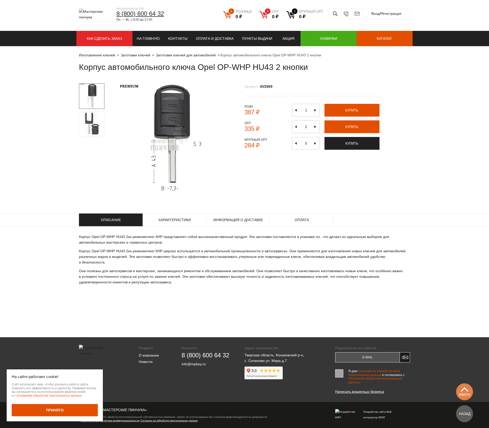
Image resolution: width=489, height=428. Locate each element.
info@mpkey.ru (356, 13)
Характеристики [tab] (174, 220)
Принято (55, 410)
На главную (148, 38)
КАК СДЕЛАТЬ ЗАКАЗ (104, 38)
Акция (288, 38)
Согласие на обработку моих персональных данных (374, 372)
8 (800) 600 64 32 (140, 13)
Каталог (384, 38)
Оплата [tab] (302, 220)
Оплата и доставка (215, 38)
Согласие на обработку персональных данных (169, 420)
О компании (149, 355)
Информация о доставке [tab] (238, 220)
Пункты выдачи (257, 38)
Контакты (177, 38)
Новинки (328, 38)
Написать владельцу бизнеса (359, 391)
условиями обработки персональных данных (49, 395)
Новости (146, 362)
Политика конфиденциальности (120, 420)
